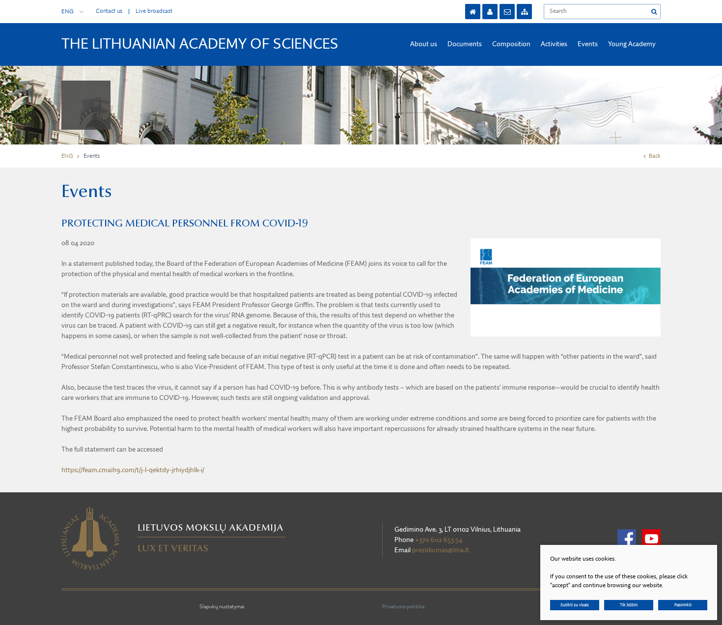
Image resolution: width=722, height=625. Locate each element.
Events (588, 44)
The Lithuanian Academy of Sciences (199, 44)
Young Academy (632, 44)
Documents (464, 44)
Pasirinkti (683, 605)
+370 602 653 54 (438, 540)
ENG (67, 12)
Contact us (109, 11)
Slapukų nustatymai (222, 607)
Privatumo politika (403, 607)
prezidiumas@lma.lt (440, 550)
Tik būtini (629, 605)
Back (655, 156)
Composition (511, 44)
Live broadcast (154, 11)
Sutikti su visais (574, 605)
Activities (554, 44)
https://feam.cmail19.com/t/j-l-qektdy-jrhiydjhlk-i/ (132, 470)
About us (423, 44)
